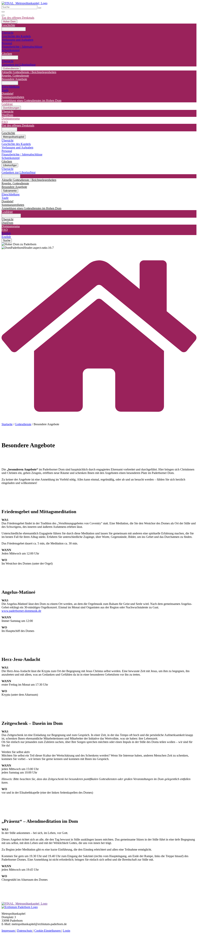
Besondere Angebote (14, 79)
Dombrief (7, 93)
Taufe (5, 90)
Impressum (9, 930)
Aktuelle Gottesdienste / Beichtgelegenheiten (29, 72)
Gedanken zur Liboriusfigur (19, 64)
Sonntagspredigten (13, 97)
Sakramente (10, 83)
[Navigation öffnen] (3, 15)
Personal (7, 43)
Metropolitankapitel (13, 29)
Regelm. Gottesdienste (15, 75)
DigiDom (7, 115)
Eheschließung (11, 86)
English (6, 233)
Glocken (7, 53)
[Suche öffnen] (3, 11)
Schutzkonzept (11, 50)
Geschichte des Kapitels (16, 36)
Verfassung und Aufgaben (17, 39)
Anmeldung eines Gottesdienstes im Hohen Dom (31, 100)
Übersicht (7, 32)
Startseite (7, 424)
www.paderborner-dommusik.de (21, 610)
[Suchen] (39, 7)
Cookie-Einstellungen (47, 930)
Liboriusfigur (10, 57)
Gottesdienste (23, 424)
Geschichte (8, 25)
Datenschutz (25, 930)
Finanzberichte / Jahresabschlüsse (22, 46)
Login (66, 930)
